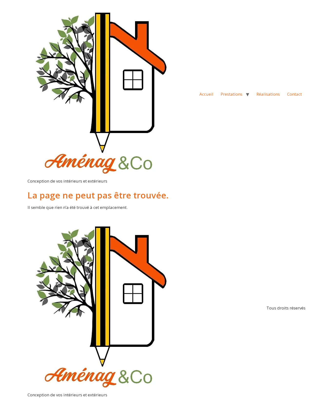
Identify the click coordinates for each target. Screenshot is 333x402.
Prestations (231, 94)
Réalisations (268, 94)
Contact (294, 94)
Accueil (206, 94)
